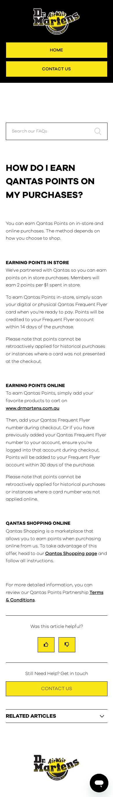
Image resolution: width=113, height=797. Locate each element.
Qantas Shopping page (71, 553)
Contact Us (56, 69)
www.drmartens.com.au (32, 408)
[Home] (56, 782)
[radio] (46, 644)
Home (56, 50)
